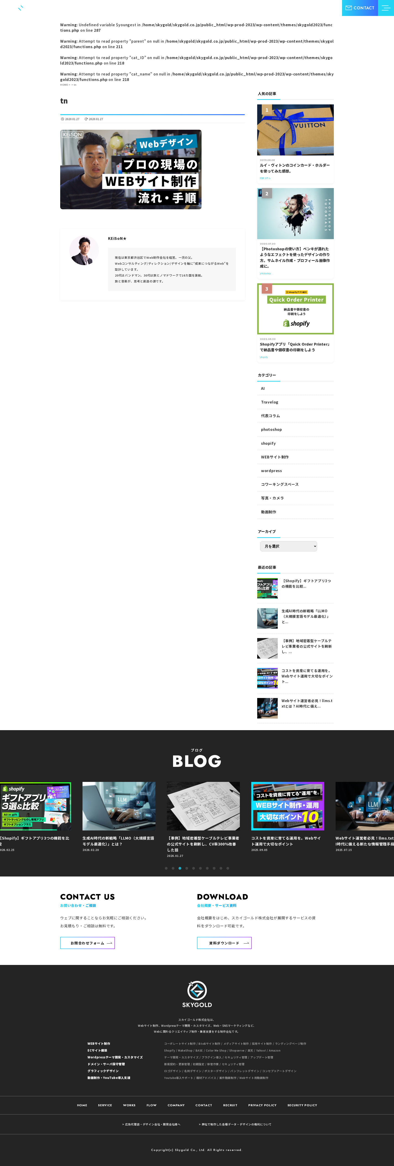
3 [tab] (180, 868)
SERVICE (105, 1105)
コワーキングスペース (280, 484)
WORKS (129, 1105)
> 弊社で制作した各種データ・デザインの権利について (235, 1124)
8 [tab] (214, 868)
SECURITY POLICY (302, 1105)
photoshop (271, 429)
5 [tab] (193, 868)
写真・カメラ (272, 498)
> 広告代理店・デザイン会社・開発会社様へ (151, 1124)
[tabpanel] (197, 822)
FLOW (152, 1105)
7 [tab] (207, 868)
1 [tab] (166, 868)
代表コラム (270, 415)
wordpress (271, 470)
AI (263, 388)
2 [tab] (173, 868)
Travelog (269, 402)
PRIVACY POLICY (262, 1105)
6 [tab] (200, 868)
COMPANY (176, 1105)
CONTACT (203, 1105)
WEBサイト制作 (275, 457)
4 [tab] (186, 868)
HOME (82, 1105)
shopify (268, 443)
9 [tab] (221, 868)
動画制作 (268, 511)
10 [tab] (228, 868)
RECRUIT (230, 1105)
